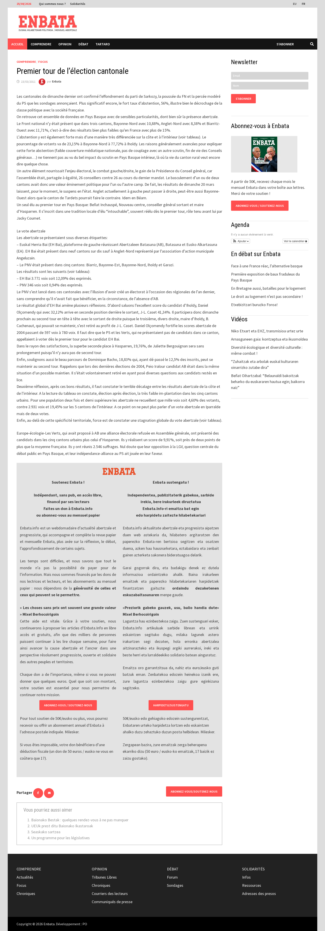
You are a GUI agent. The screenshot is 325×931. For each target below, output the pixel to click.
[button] (240, 241)
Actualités (25, 877)
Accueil (17, 44)
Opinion (64, 44)
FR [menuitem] (303, 4)
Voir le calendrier (294, 241)
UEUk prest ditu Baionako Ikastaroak (62, 825)
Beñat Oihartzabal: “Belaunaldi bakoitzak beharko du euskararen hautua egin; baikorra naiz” (268, 381)
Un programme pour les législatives (60, 837)
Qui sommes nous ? (52, 4)
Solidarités (77, 4)
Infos (246, 877)
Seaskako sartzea (45, 831)
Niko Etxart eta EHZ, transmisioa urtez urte (267, 330)
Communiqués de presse (112, 901)
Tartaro (103, 44)
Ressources (251, 885)
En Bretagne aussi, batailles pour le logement (268, 288)
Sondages (175, 885)
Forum (172, 877)
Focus (43, 62)
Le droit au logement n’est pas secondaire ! (267, 296)
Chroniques (26, 893)
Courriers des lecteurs (110, 893)
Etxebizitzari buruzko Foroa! (254, 304)
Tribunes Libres (104, 877)
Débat (83, 44)
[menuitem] (295, 3)
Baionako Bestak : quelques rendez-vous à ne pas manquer (79, 819)
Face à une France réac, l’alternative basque (266, 265)
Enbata (56, 82)
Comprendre (41, 44)
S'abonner (285, 44)
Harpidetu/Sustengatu (171, 705)
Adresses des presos (259, 893)
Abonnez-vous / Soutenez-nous (68, 705)
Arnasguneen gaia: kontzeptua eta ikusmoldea (269, 339)
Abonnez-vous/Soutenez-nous (194, 791)
